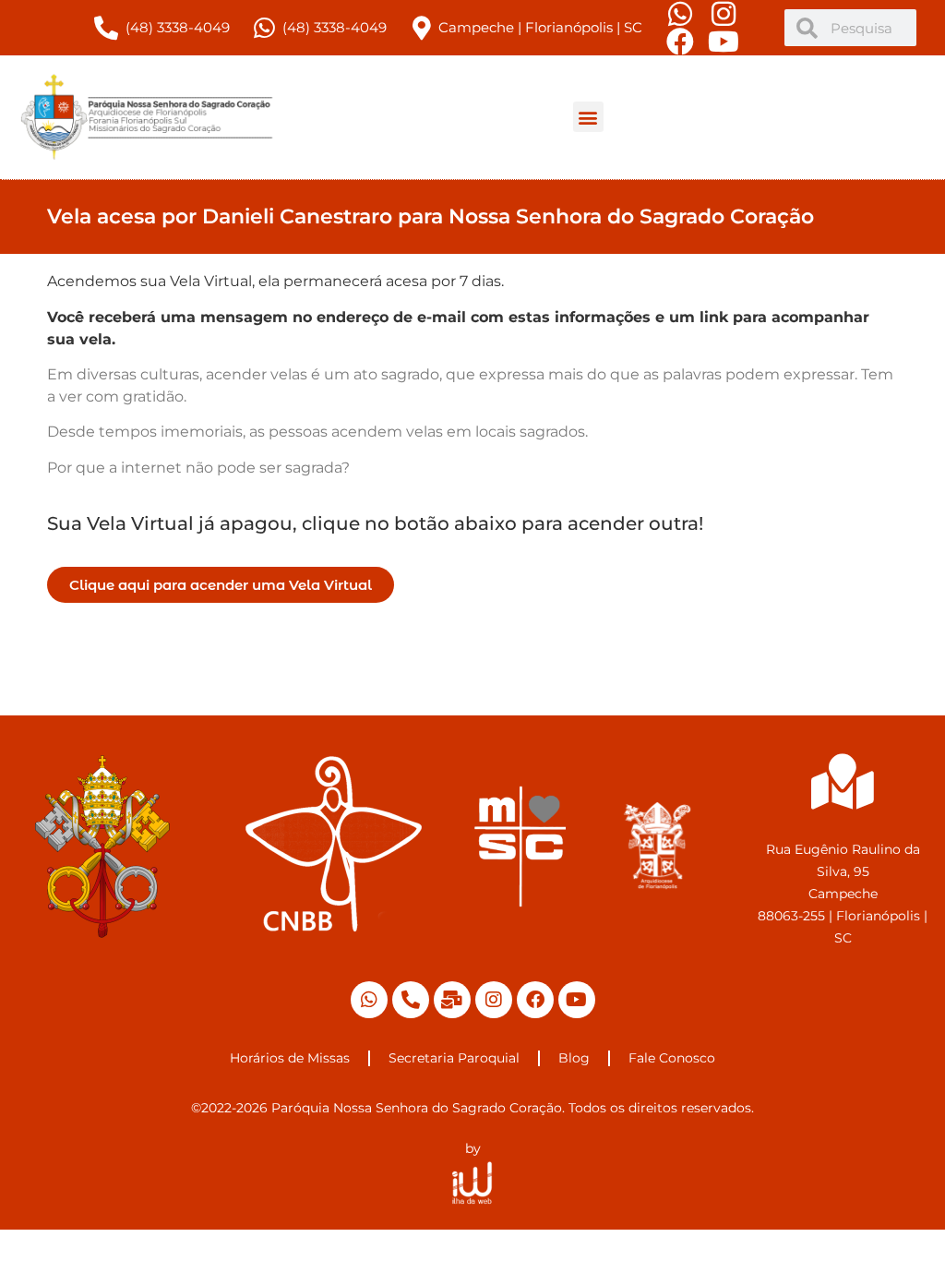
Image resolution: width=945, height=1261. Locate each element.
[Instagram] (493, 999)
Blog (574, 1058)
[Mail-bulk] (452, 999)
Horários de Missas (290, 1058)
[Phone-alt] (410, 999)
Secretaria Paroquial (454, 1058)
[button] (588, 117)
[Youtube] (576, 999)
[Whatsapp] (369, 999)
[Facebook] (535, 999)
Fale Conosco (671, 1058)
